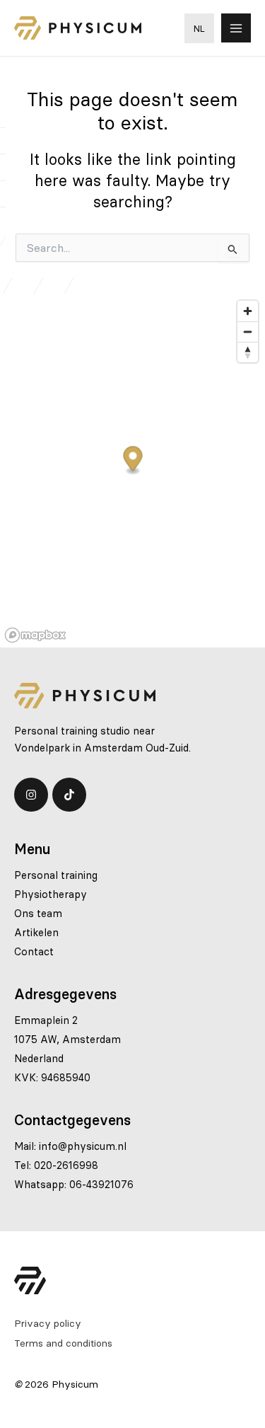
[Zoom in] (247, 311)
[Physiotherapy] (50, 894)
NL (199, 28)
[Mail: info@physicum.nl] (70, 1146)
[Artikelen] (36, 932)
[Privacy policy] (47, 1323)
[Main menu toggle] (236, 28)
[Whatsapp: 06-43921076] (74, 1184)
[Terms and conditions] (63, 1343)
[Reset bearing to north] (247, 352)
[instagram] (31, 795)
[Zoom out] (247, 331)
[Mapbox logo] (35, 635)
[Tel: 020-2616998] (56, 1165)
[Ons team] (38, 913)
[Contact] (34, 951)
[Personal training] (56, 875)
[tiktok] (69, 795)
